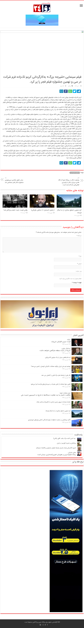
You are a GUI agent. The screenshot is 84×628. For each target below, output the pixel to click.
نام (80, 256)
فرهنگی (69, 86)
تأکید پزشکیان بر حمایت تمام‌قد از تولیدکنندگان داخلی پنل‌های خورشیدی (49, 420)
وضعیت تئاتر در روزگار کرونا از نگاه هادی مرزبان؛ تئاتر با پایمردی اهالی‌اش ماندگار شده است (68, 181)
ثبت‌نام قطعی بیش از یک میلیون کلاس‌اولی (57, 357)
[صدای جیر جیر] (74, 91)
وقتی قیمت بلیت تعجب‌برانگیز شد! (15, 210)
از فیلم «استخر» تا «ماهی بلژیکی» (42, 210)
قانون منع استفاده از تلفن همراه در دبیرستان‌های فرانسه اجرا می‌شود (50, 384)
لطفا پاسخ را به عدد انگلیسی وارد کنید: (70, 278)
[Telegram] (40, 624)
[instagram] (43, 624)
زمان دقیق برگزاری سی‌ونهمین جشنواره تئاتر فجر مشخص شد (14, 180)
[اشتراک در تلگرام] (79, 91)
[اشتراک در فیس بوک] (66, 91)
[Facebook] (47, 624)
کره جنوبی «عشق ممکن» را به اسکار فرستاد (58, 411)
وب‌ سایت (78, 271)
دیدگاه (79, 236)
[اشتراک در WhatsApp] (70, 91)
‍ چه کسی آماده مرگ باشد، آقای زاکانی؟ (64, 438)
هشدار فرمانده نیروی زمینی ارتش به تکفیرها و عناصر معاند (53, 402)
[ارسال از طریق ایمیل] (61, 91)
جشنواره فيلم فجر (75, 173)
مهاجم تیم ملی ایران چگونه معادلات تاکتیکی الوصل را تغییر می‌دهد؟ (50, 366)
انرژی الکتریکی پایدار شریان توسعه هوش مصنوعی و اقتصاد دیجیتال (56, 448)
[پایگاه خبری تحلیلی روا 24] (42, 7)
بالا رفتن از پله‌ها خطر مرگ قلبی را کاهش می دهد (55, 375)
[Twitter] (45, 624)
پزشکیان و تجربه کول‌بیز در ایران (66, 443)
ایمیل (79, 264)
